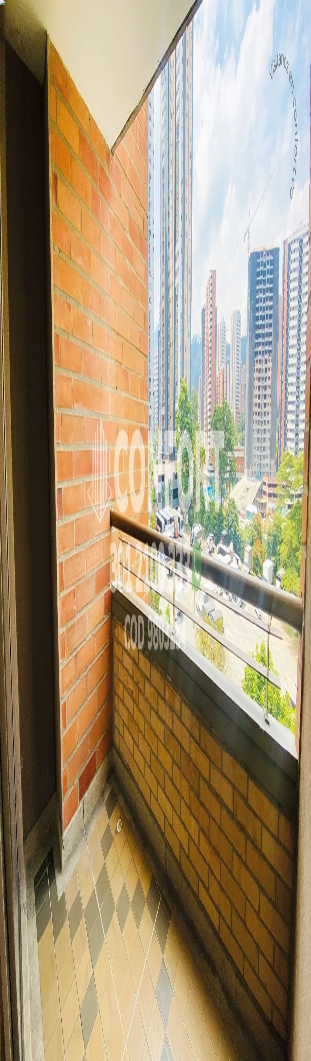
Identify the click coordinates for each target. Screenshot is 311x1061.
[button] (155, 497)
